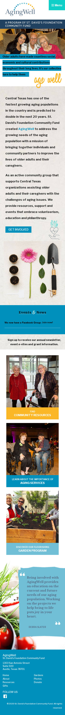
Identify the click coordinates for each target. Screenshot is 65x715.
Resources (8, 682)
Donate (38, 682)
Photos (38, 678)
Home (6, 675)
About (6, 678)
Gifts (5, 685)
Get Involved (18, 229)
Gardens (38, 675)
